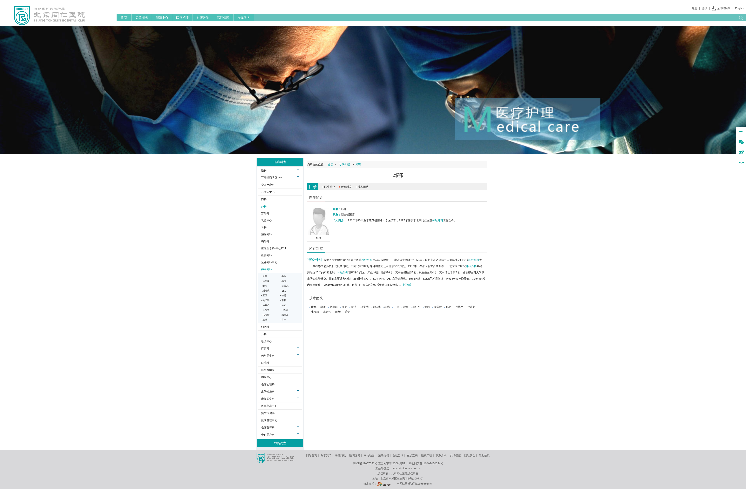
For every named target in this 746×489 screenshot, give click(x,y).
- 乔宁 (283, 319)
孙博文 (459, 306)
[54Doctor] (383, 483)
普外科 (265, 213)
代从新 (471, 306)
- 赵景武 (284, 285)
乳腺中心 (266, 220)
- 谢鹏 (283, 300)
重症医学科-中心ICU (273, 248)
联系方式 (441, 455)
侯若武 (438, 306)
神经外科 (437, 220)
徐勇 (406, 306)
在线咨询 (397, 455)
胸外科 (265, 241)
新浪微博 (741, 152)
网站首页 (311, 455)
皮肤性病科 (268, 391)
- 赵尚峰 (265, 281)
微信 (741, 142)
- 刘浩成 (265, 290)
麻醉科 (265, 348)
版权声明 (426, 455)
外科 (264, 206)
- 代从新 (284, 310)
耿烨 (338, 311)
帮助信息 (484, 455)
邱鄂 (344, 306)
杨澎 (387, 306)
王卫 (396, 306)
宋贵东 (327, 311)
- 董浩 (264, 285)
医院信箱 (383, 455)
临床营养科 (268, 427)
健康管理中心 (269, 420)
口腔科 (265, 362)
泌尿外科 (266, 234)
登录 (704, 8)
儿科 (264, 334)
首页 (330, 164)
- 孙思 (283, 305)
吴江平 (416, 306)
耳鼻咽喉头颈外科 (272, 177)
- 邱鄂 (283, 281)
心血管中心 (268, 192)
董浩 (353, 306)
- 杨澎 (283, 290)
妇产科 (265, 326)
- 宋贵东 (284, 315)
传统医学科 (268, 370)
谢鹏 (427, 306)
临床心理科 (268, 384)
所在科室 (346, 186)
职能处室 (280, 443)
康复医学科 (268, 398)
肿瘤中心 (266, 377)
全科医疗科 (268, 434)
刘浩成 (376, 306)
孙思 (448, 306)
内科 (264, 199)
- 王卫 (264, 295)
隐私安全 (469, 455)
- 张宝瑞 (265, 315)
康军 (313, 306)
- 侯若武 (265, 305)
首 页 (123, 17)
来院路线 (340, 455)
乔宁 (347, 311)
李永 (323, 306)
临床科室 (280, 162)
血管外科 (266, 255)
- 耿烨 (264, 319)
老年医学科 (268, 355)
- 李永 (283, 276)
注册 (694, 8)
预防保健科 (268, 413)
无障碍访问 (723, 8)
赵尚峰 (334, 306)
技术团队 (363, 186)
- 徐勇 (283, 295)
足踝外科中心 (269, 262)
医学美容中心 (269, 405)
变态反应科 (268, 184)
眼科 (264, 170)
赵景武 (364, 306)
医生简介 (329, 186)
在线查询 (412, 455)
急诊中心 (266, 341)
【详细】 (407, 284)
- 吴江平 (265, 300)
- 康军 (264, 276)
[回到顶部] (741, 132)
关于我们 (326, 455)
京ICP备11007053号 (365, 463)
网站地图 (369, 455)
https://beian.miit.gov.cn (406, 468)
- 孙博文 (265, 310)
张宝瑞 (315, 311)
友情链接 (455, 455)
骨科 (264, 227)
